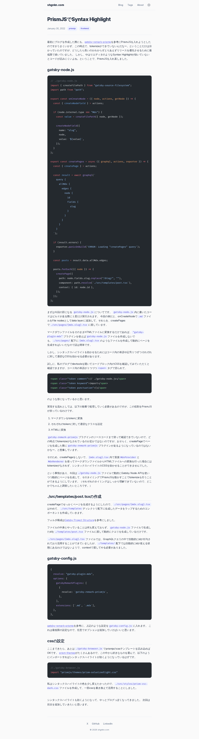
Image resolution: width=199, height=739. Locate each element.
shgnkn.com (55, 5)
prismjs (72, 28)
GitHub (96, 723)
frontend (85, 28)
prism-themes (67, 652)
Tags (130, 5)
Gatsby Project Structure (79, 520)
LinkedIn (108, 723)
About (140, 5)
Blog (120, 5)
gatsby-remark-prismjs (98, 41)
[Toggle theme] (149, 5)
